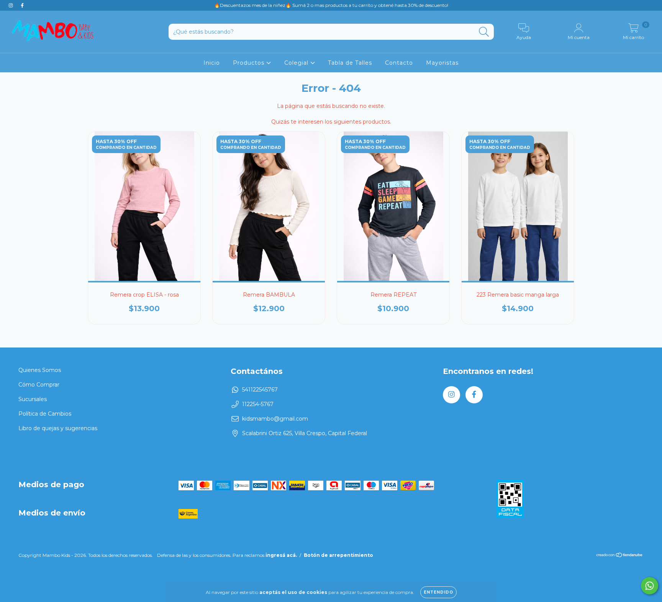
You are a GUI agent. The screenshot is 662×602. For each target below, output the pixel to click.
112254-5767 (258, 404)
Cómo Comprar (38, 384)
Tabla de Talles (350, 62)
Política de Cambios (44, 413)
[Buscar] (484, 32)
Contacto (399, 62)
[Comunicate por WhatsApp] (649, 585)
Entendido (438, 592)
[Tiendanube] (620, 556)
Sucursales (32, 399)
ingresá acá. (281, 555)
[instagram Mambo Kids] (11, 5)
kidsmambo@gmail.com (275, 418)
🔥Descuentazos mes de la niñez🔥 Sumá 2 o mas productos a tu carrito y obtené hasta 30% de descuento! (331, 5)
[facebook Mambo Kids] (22, 5)
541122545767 (260, 389)
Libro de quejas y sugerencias (57, 428)
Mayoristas (442, 62)
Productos (249, 62)
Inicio (211, 62)
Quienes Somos (39, 370)
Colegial (297, 62)
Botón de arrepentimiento (338, 555)
